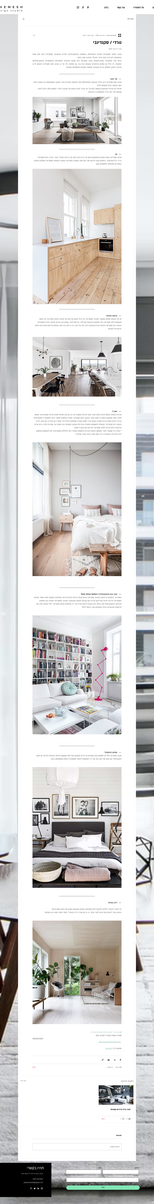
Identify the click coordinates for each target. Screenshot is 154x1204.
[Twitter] (34, 1188)
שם (100, 1168)
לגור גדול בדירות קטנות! (120, 1109)
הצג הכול (23, 1081)
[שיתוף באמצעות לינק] (103, 1060)
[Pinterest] (88, 7)
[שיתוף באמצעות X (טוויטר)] (114, 1060)
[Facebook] (82, 7)
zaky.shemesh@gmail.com (33, 1182)
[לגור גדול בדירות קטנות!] (116, 1095)
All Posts (130, 19)
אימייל (136, 1176)
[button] (23, 19)
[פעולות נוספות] (33, 35)
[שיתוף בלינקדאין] (108, 1060)
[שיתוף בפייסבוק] (120, 1060)
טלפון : (136, 1168)
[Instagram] (77, 7)
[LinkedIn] (38, 1188)
